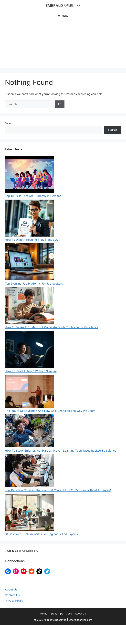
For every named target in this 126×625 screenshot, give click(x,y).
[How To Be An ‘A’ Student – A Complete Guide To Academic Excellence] (29, 306)
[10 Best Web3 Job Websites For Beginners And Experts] (29, 513)
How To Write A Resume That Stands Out (32, 239)
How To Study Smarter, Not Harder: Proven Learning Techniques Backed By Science (60, 450)
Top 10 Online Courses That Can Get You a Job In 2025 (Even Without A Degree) (58, 490)
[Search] (59, 104)
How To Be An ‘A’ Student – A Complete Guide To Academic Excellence (51, 327)
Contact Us (12, 595)
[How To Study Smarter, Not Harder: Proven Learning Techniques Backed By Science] (29, 431)
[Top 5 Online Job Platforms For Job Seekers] (29, 262)
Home (43, 613)
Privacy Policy (14, 600)
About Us (11, 589)
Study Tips (57, 613)
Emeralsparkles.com (80, 619)
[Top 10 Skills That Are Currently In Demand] (29, 175)
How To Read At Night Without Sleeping (31, 371)
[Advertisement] (63, 45)
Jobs (69, 613)
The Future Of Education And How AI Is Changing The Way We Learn (50, 410)
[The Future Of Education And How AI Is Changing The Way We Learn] (29, 392)
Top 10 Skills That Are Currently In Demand (33, 196)
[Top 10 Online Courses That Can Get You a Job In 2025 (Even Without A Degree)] (29, 471)
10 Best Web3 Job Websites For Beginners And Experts (41, 534)
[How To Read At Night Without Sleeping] (29, 350)
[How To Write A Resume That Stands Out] (29, 219)
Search (9, 123)
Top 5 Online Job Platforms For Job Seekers (34, 283)
